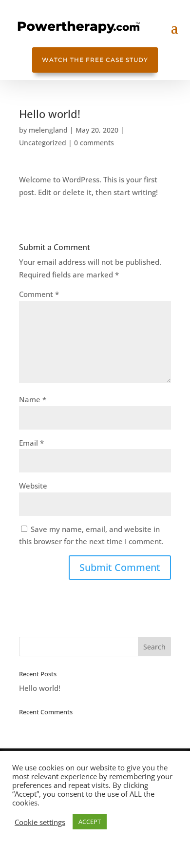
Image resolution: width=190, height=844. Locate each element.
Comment (39, 294)
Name (32, 399)
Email (31, 443)
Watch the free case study (95, 59)
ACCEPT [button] (89, 821)
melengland (48, 130)
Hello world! (39, 688)
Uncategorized (42, 142)
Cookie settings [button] (40, 822)
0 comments (94, 142)
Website (33, 486)
